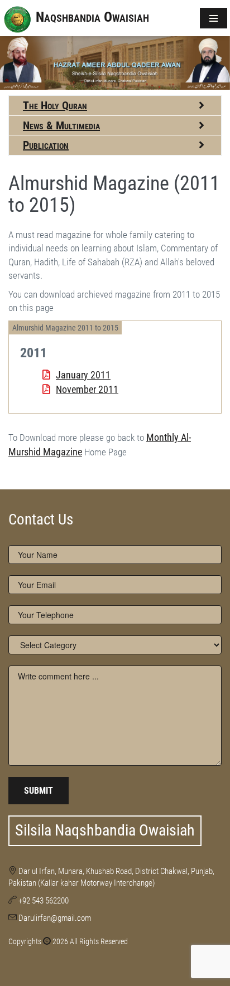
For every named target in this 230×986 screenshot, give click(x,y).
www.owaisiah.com (31, 466)
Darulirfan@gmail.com (54, 918)
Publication (46, 145)
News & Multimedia (61, 125)
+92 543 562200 (43, 901)
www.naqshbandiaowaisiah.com (47, 466)
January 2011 (83, 375)
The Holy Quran (55, 105)
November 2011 (87, 389)
